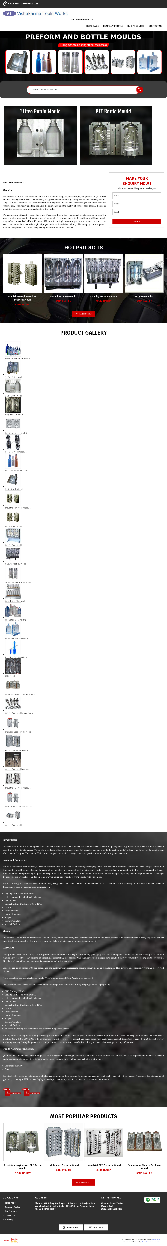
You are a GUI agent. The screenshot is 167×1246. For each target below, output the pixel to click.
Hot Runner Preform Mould (63, 1165)
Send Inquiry (23, 304)
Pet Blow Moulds (144, 296)
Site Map (9, 1219)
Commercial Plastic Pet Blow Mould (144, 1167)
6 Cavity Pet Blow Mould (104, 296)
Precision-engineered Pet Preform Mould (23, 298)
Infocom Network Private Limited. (151, 1241)
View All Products (84, 314)
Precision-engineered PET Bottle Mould (23, 1167)
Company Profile (113, 26)
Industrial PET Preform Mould (104, 1165)
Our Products (135, 26)
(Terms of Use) (156, 1239)
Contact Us (155, 26)
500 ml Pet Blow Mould (63, 296)
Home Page (92, 26)
